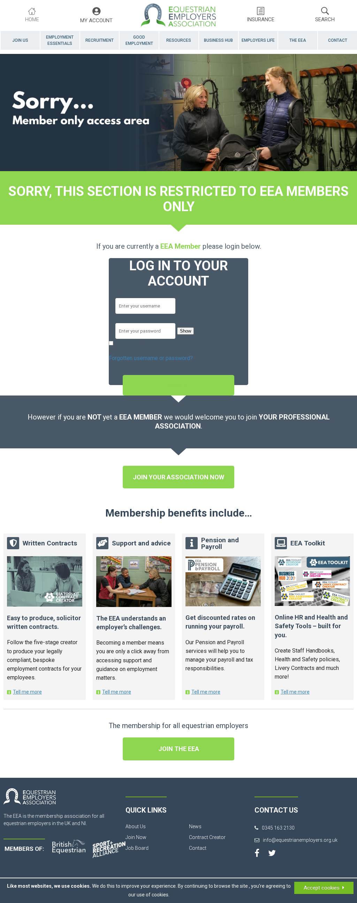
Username (121, 293)
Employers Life (258, 40)
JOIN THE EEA (178, 748)
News (195, 826)
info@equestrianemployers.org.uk (300, 840)
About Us (136, 826)
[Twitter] (272, 853)
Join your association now (178, 477)
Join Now (136, 837)
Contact (337, 40)
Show (185, 331)
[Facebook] (257, 853)
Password (121, 318)
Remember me (133, 343)
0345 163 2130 (278, 828)
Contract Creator (207, 837)
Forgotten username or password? (151, 358)
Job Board (137, 848)
